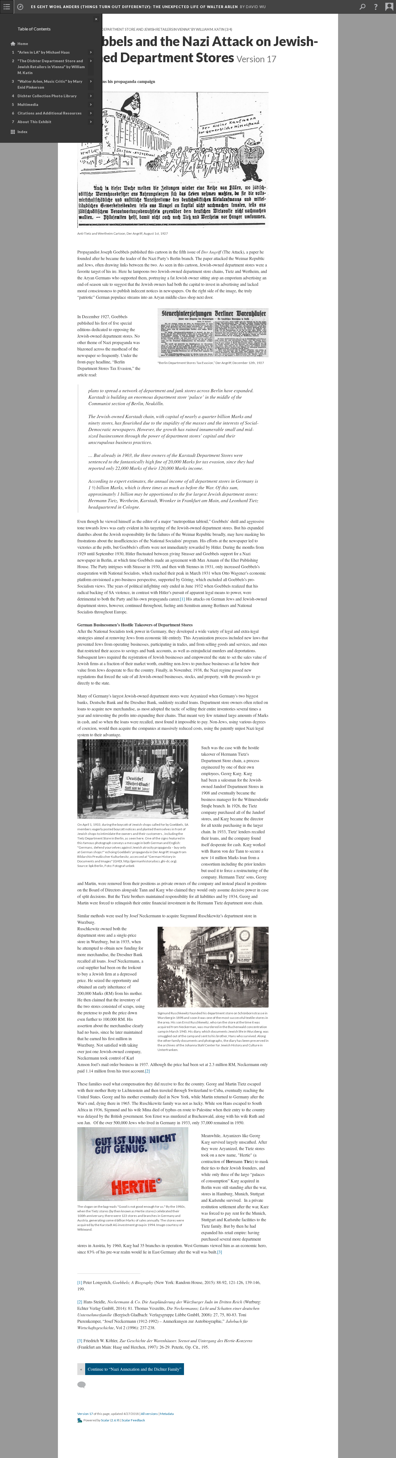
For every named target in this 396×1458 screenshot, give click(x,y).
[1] (182, 599)
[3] (219, 1252)
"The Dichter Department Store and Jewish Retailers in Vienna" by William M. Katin (51, 67)
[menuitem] (6, 6)
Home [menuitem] (23, 43)
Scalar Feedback (133, 1420)
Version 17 (85, 1414)
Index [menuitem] (22, 132)
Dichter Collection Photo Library (47, 96)
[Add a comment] (84, 1384)
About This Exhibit (34, 122)
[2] (147, 1071)
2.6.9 (115, 1420)
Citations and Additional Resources (50, 113)
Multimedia (28, 104)
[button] (376, 6)
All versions (149, 1414)
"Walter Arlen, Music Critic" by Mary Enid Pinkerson (50, 84)
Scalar (105, 1420)
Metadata (167, 1414)
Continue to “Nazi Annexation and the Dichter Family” (134, 1369)
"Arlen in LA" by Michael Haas (44, 52)
